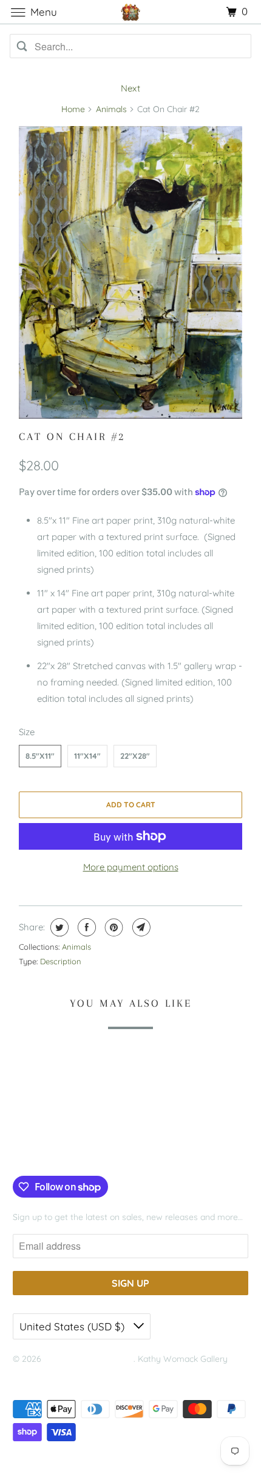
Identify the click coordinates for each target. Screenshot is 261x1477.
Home (73, 109)
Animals (111, 109)
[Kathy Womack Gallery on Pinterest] (56, 1150)
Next (130, 88)
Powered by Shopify (51, 1374)
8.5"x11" (40, 756)
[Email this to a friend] (140, 927)
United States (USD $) (73, 1326)
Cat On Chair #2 (72, 436)
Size (27, 732)
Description (60, 961)
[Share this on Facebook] (85, 927)
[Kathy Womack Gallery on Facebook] (27, 1150)
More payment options (130, 867)
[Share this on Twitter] (58, 927)
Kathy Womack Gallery (89, 1358)
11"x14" (87, 756)
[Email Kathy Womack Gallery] (94, 1150)
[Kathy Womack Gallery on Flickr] (75, 1150)
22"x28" (135, 756)
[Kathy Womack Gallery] (131, 12)
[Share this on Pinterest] (112, 927)
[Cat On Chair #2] (130, 272)
